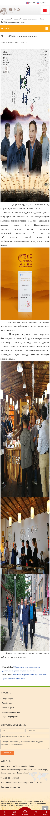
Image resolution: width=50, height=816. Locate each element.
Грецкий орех (7, 699)
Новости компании (29, 19)
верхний (25, 813)
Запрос (45, 813)
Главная (7, 19)
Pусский (43, 3)
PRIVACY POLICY (8, 805)
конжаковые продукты (11, 712)
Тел (5, 813)
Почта (14, 813)
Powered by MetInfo (24, 805)
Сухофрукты (7, 703)
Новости (5, 28)
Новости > (17, 19)
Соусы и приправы (10, 716)
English (32, 3)
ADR (35, 813)
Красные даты (8, 708)
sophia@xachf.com (14, 787)
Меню (45, 10)
